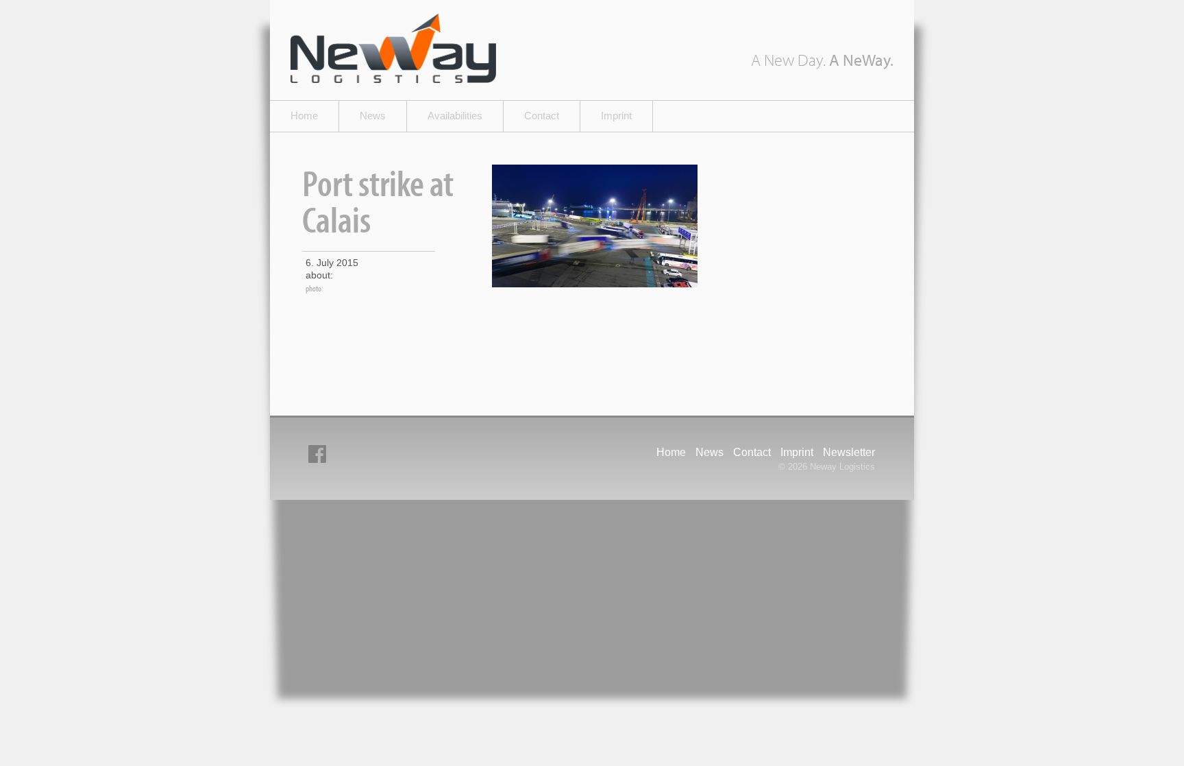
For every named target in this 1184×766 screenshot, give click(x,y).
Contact (541, 115)
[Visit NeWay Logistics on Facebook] (317, 454)
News (373, 115)
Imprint (616, 115)
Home (304, 115)
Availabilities (455, 115)
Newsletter (849, 452)
